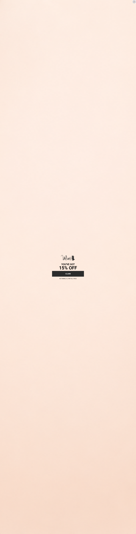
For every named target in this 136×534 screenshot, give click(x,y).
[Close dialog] (134, 2)
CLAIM (68, 274)
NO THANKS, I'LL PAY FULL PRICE (68, 278)
